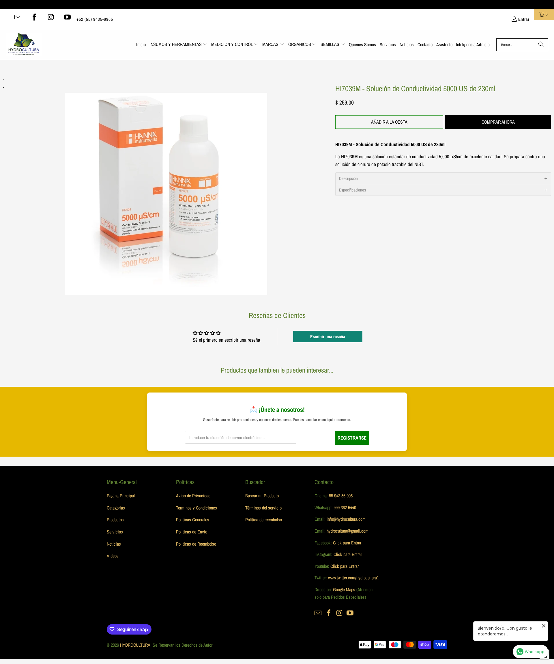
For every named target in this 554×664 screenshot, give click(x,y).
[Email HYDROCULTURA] (17, 17)
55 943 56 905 (341, 495)
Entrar (523, 19)
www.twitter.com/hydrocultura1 (353, 577)
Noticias (114, 544)
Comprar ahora (498, 122)
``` (166, 186)
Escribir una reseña (327, 336)
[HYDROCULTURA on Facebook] (34, 17)
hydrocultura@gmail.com (347, 531)
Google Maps (344, 589)
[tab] (443, 178)
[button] (178, 45)
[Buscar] (541, 44)
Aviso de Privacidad (193, 495)
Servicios (115, 532)
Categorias (116, 508)
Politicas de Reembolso (196, 544)
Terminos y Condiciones (196, 508)
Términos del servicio (263, 508)
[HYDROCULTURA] (24, 45)
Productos (115, 519)
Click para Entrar (347, 543)
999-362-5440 (344, 507)
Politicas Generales (192, 519)
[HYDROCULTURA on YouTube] (67, 17)
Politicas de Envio (191, 532)
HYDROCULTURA (135, 645)
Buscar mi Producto (262, 495)
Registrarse (352, 437)
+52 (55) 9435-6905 (94, 19)
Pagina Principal (121, 495)
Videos (113, 556)
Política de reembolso (263, 519)
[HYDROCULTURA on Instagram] (50, 17)
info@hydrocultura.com (346, 519)
